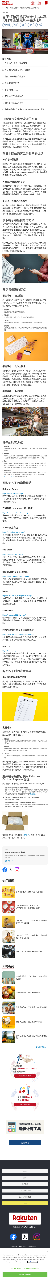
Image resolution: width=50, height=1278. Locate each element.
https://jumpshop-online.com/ (13, 532)
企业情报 (14, 1247)
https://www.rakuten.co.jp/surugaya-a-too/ (18, 634)
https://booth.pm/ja (9, 651)
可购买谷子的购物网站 (14, 96)
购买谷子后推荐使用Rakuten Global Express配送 (24, 109)
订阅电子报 (26, 1104)
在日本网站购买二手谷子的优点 (17, 70)
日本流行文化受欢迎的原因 (16, 63)
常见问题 (32, 794)
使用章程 (25, 1184)
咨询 (25, 1203)
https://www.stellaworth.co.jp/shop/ (15, 576)
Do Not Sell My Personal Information (25, 1268)
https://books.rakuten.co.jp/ (12, 493)
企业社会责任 (33, 1247)
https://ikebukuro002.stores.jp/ (14, 615)
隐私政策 (22, 1247)
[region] (25, 1263)
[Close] (47, 1251)
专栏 (7, 8)
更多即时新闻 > (42, 1047)
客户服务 (25, 835)
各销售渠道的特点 (12, 83)
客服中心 (10, 861)
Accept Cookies (25, 1274)
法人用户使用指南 (25, 1197)
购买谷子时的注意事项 (14, 103)
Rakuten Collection (9, 477)
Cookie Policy (32, 1262)
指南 (25, 1171)
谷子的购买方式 (11, 90)
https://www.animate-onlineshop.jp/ (15, 513)
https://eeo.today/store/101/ (13, 554)
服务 (25, 1178)
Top (3, 8)
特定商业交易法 (25, 1190)
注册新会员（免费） (26, 1076)
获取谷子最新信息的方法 (15, 77)
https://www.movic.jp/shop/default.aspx (17, 596)
